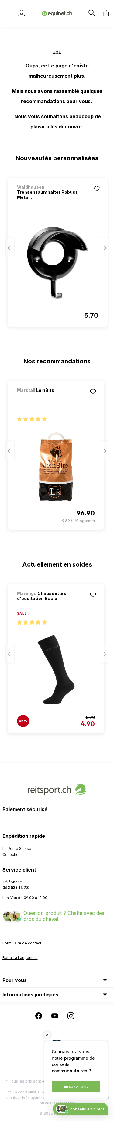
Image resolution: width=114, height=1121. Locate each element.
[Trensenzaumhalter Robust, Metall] (57, 263)
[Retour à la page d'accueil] (57, 13)
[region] (57, 249)
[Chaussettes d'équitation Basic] (56, 669)
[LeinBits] (49, 398)
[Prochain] (104, 247)
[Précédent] (10, 247)
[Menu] (9, 13)
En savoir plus (76, 1086)
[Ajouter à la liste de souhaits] (97, 189)
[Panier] (103, 13)
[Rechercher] (91, 13)
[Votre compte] (21, 13)
